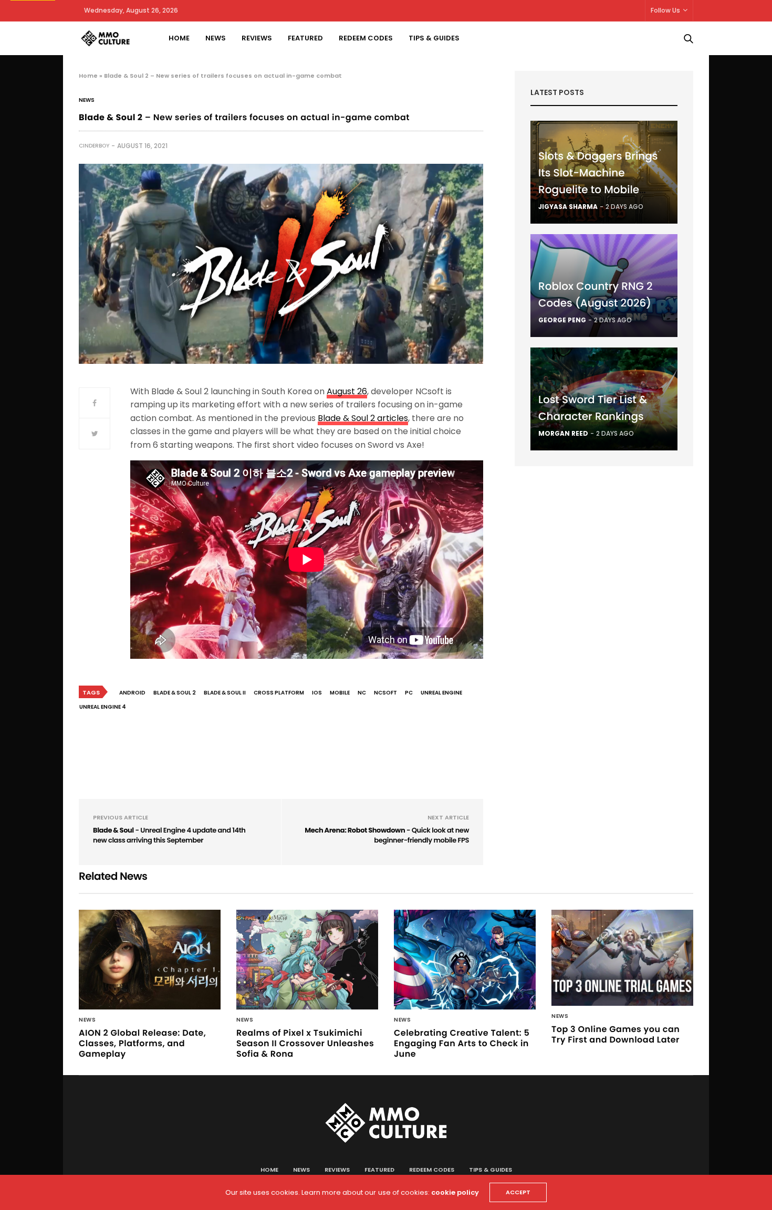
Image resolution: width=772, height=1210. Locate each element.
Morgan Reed (563, 433)
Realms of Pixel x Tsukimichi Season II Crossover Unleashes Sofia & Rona (305, 1043)
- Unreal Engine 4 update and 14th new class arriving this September (169, 835)
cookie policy (455, 1192)
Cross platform (279, 693)
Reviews (257, 38)
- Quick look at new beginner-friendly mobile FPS (387, 835)
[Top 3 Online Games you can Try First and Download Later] (622, 958)
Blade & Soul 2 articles (363, 418)
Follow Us (665, 10)
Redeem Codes (366, 38)
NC (362, 693)
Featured (305, 38)
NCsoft (385, 693)
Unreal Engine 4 (102, 707)
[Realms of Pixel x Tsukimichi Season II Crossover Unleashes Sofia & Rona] (307, 959)
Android (132, 693)
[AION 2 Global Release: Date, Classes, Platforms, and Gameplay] (150, 959)
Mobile (340, 693)
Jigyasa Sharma (568, 206)
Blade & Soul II (225, 693)
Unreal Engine (441, 693)
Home (179, 38)
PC (409, 693)
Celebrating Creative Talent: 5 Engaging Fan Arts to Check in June (461, 1043)
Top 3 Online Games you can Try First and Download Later (615, 1034)
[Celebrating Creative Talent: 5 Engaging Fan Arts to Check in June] (465, 959)
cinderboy (94, 146)
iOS (317, 693)
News (215, 38)
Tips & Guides (434, 38)
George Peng (562, 319)
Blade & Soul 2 (174, 693)
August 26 (347, 391)
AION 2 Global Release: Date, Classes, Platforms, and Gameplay (142, 1043)
